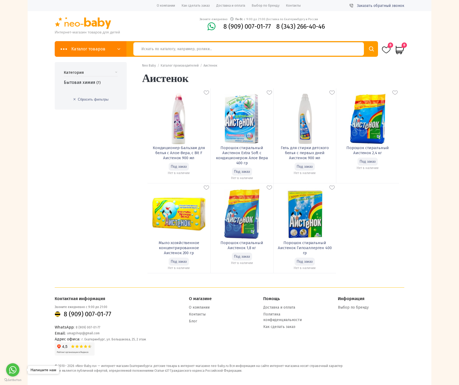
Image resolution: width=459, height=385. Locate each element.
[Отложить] (206, 92)
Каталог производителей (180, 65)
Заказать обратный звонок (380, 5)
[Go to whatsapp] (12, 370)
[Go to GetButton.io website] (12, 379)
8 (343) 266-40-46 (300, 26)
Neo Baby (149, 65)
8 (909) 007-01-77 (247, 26)
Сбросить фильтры (93, 99)
